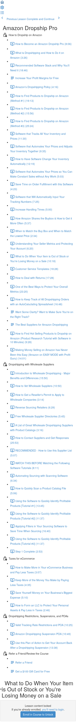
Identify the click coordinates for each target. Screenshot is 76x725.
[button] (2, 3)
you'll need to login (53, 709)
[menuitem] (2, 8)
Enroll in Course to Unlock (38, 714)
